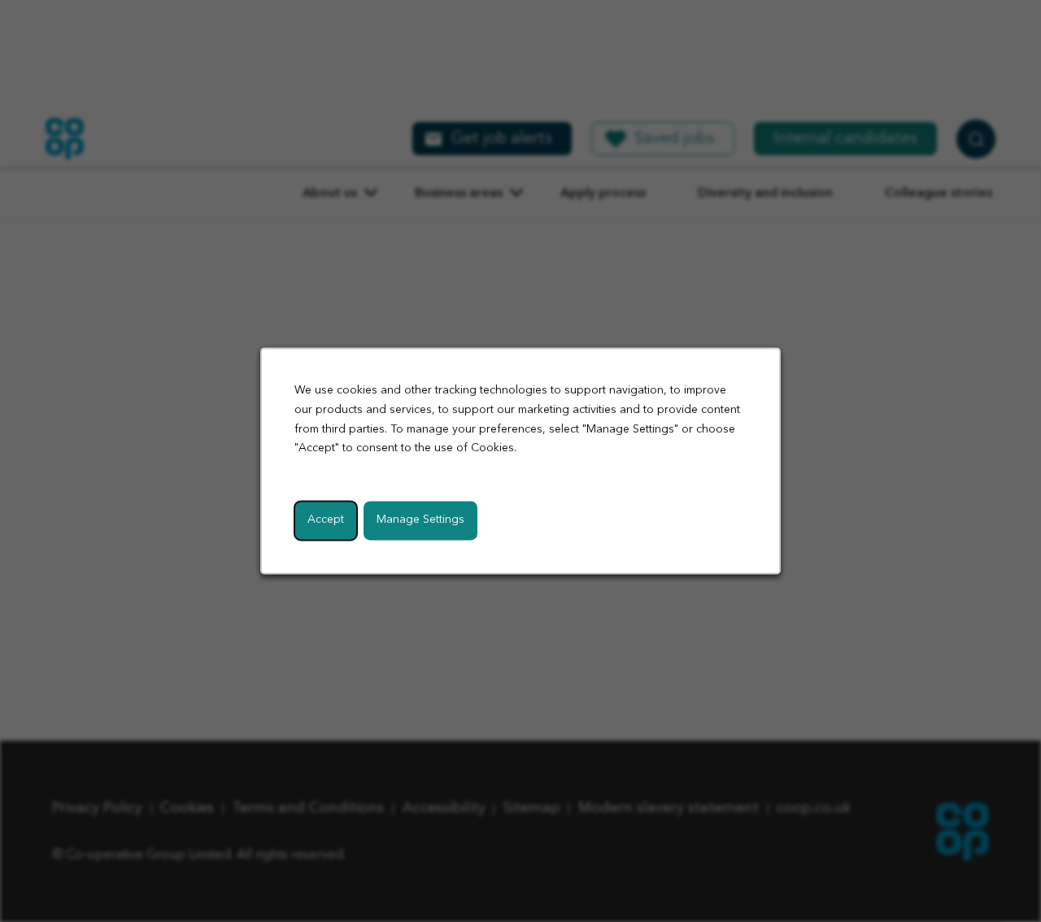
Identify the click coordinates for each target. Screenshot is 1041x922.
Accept (325, 520)
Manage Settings (420, 520)
